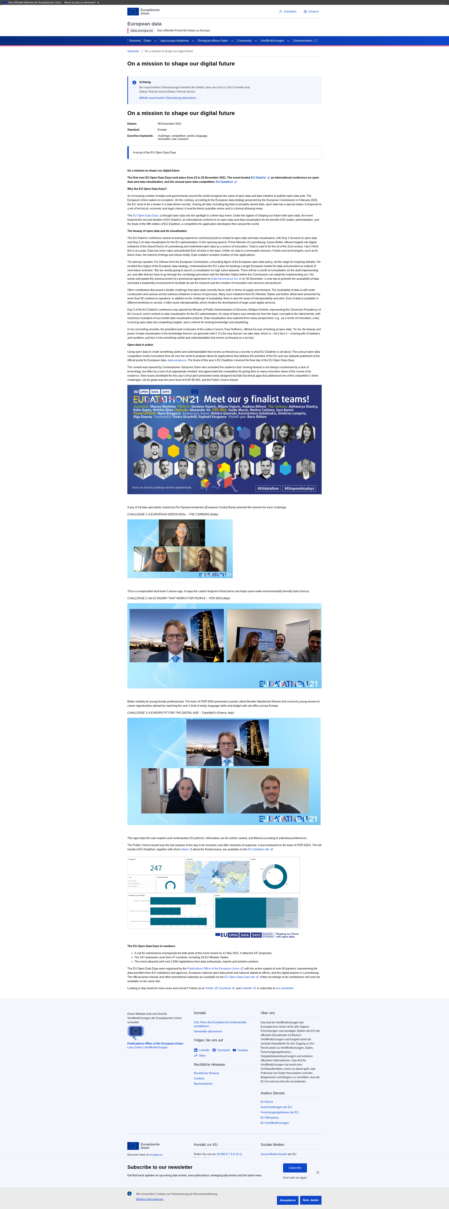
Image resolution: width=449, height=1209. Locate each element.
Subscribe (295, 1167)
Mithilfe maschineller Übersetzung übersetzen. (168, 97)
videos (184, 849)
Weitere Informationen (149, 1199)
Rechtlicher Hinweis (206, 1073)
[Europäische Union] (143, 11)
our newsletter (284, 988)
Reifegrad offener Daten (213, 40)
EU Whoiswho (270, 1117)
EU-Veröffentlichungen (275, 1122)
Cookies (199, 1078)
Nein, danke (311, 1200)
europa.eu (156, 1154)
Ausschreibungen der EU (276, 1107)
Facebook (225, 988)
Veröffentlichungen (272, 40)
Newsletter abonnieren (208, 1031)
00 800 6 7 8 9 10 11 (229, 1154)
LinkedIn (246, 988)
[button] (311, 11)
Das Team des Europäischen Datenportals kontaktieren (220, 1024)
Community (244, 40)
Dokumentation (302, 40)
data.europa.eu (176, 360)
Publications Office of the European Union (213, 968)
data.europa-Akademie (174, 40)
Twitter (209, 988)
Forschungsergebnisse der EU (280, 1112)
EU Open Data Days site (239, 976)
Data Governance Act (224, 278)
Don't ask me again (295, 1177)
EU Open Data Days (145, 215)
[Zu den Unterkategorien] (155, 40)
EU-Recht (267, 1101)
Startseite (135, 40)
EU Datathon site (258, 849)
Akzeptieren (288, 1200)
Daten (147, 40)
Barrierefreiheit (203, 1083)
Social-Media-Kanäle (274, 1154)
